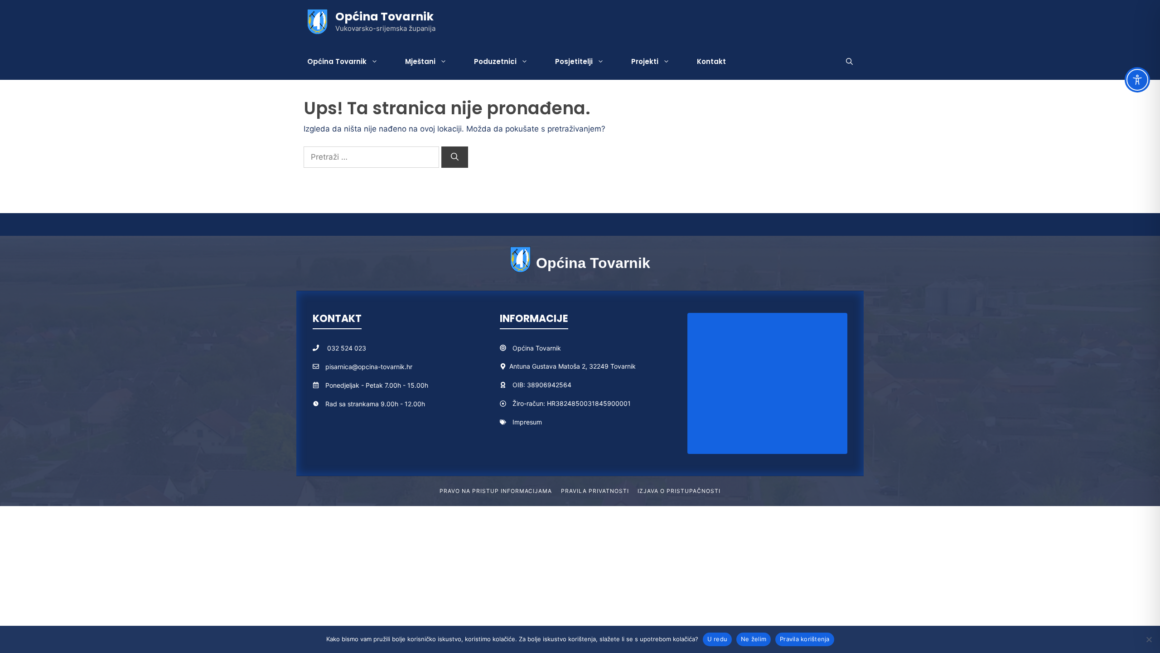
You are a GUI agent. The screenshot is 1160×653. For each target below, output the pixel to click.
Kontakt (711, 61)
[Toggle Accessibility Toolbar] (1137, 80)
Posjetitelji (574, 61)
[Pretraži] (454, 157)
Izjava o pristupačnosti (679, 490)
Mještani (420, 61)
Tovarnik (548, 348)
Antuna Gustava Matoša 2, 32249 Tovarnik (572, 366)
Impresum (527, 422)
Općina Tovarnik (384, 16)
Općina (524, 348)
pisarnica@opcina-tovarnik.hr (368, 366)
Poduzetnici (495, 61)
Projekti (644, 61)
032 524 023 (346, 348)
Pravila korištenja (805, 639)
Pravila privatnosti (594, 490)
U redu (717, 639)
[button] (849, 62)
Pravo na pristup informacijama (496, 490)
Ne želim (753, 639)
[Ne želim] (1148, 639)
